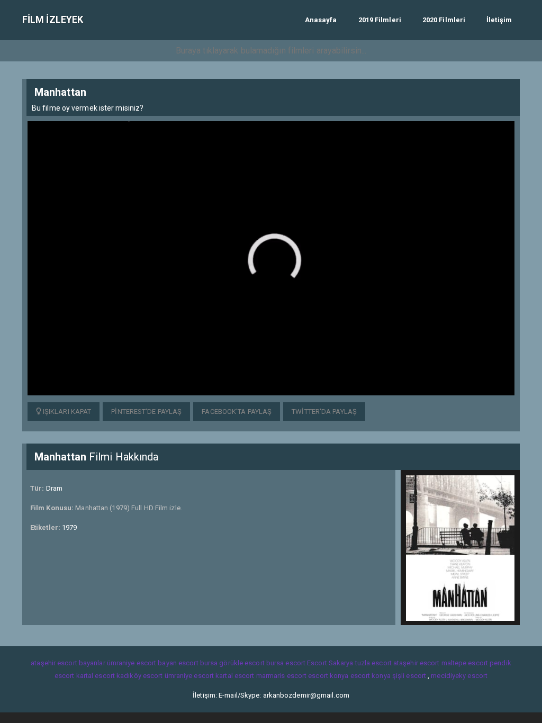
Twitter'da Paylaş (324, 411)
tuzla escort (373, 663)
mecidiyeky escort (459, 676)
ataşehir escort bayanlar (68, 663)
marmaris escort (281, 676)
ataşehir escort (416, 663)
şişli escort (409, 676)
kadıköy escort (139, 676)
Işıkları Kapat (66, 411)
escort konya (328, 676)
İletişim (499, 20)
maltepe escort (464, 663)
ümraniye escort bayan (142, 663)
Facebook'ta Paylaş (237, 411)
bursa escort (285, 663)
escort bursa (198, 663)
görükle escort (241, 663)
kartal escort (95, 676)
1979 (69, 527)
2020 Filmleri (443, 20)
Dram (54, 488)
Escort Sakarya (330, 663)
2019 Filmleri (379, 20)
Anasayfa (321, 20)
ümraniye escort (189, 676)
